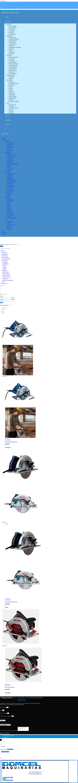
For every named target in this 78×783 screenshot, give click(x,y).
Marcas (3, 231)
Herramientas (7, 196)
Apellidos (13, 299)
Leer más (6, 607)
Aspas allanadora (10, 144)
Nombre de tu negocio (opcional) (6, 716)
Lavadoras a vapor (10, 160)
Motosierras (9, 165)
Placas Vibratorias (10, 183)
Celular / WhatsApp (3, 713)
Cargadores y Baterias (11, 224)
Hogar (6, 219)
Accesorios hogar (10, 221)
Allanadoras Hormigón (11, 173)
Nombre (2, 296)
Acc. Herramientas (10, 142)
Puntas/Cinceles (10, 150)
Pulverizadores (10, 168)
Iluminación (9, 227)
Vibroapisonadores (10, 190)
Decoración (9, 226)
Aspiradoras (9, 222)
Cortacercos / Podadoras (11, 155)
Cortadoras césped (10, 157)
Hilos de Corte (9, 147)
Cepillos (8, 203)
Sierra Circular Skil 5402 (9, 687)
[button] (4, 779)
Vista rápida (5, 376)
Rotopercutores (10, 211)
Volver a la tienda (10, 749)
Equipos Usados (5, 257)
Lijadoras (9, 204)
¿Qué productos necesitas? (5, 723)
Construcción (7, 172)
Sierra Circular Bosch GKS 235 (11, 601)
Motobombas (9, 162)
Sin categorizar (4, 283)
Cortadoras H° (9, 176)
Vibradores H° (9, 188)
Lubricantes (9, 149)
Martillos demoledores (11, 180)
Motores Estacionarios (11, 181)
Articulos (4, 139)
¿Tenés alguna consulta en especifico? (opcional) (9, 730)
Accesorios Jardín (10, 154)
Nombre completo (3, 707)
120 (3, 311)
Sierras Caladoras (10, 213)
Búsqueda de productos (5, 244)
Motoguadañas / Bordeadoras (12, 163)
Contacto (4, 234)
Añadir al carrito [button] (8, 447)
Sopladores (9, 170)
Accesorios (7, 140)
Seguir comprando (5, 751)
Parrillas (8, 167)
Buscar (1, 246)
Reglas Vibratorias (10, 185)
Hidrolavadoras (10, 158)
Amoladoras (9, 198)
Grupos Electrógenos (9, 191)
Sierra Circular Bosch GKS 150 (11, 442)
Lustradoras (9, 229)
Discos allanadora (10, 178)
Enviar (1, 302)
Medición (9, 206)
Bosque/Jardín (7, 152)
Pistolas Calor (9, 209)
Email (1, 301)
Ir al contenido (2, 0)
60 (2, 309)
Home (3, 137)
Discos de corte (10, 145)
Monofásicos (9, 193)
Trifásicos (9, 195)
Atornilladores (9, 201)
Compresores (9, 175)
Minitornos (9, 208)
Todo (3, 312)
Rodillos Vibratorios (10, 186)
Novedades (4, 232)
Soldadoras (9, 216)
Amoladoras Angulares (11, 199)
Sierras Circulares (10, 214)
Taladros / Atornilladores (11, 217)
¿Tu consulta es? (3, 719)
